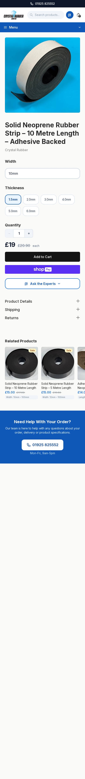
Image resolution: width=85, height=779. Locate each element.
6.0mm (30, 211)
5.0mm (13, 211)
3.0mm (48, 199)
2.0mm (31, 199)
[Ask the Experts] (69, 15)
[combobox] (45, 15)
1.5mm (13, 199)
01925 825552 (45, 445)
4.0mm (66, 199)
